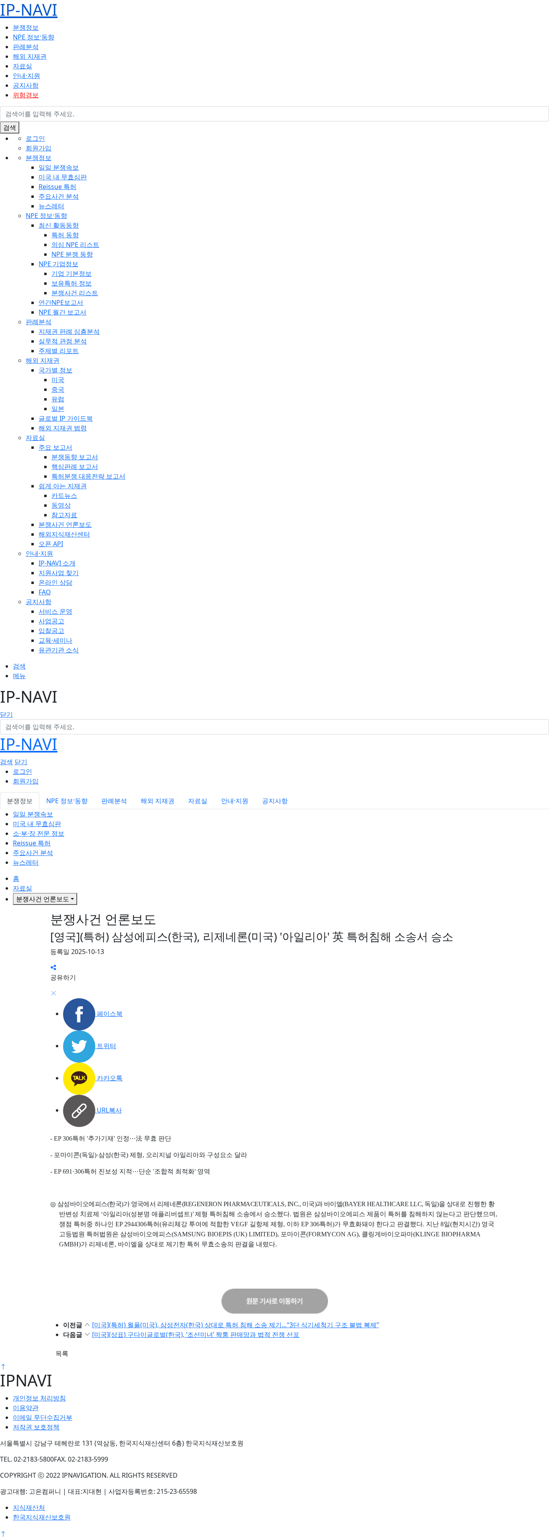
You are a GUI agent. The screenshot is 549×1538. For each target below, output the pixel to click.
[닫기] (53, 993)
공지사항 (26, 85)
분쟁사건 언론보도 (65, 524)
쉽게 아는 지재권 (63, 485)
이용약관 (26, 1407)
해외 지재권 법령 (63, 428)
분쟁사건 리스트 (74, 292)
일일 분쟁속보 (59, 167)
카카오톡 (109, 1077)
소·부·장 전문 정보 (38, 833)
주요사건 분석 (59, 196)
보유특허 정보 (71, 283)
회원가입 (38, 148)
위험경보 (26, 94)
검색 (9, 127)
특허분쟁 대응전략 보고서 (88, 476)
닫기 (6, 714)
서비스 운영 (55, 611)
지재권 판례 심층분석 (69, 331)
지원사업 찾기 (59, 572)
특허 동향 (65, 234)
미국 (57, 379)
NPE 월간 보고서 (62, 312)
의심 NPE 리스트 (75, 244)
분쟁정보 (26, 27)
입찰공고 (51, 630)
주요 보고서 (55, 447)
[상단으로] (3, 1365)
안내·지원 (26, 75)
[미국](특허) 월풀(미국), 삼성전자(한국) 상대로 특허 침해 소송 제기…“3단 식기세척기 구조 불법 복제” (235, 1324)
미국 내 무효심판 (63, 177)
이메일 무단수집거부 (42, 1417)
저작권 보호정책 (36, 1427)
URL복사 (108, 1110)
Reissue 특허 (57, 186)
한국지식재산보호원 (42, 1517)
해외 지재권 (30, 56)
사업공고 (51, 621)
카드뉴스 (64, 495)
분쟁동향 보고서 (74, 456)
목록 (61, 1353)
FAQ (45, 592)
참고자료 (64, 514)
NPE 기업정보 (58, 263)
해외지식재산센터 (64, 534)
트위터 (105, 1045)
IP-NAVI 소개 (57, 563)
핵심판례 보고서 (74, 466)
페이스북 (109, 1013)
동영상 (61, 505)
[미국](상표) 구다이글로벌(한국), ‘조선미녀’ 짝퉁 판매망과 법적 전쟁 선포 (195, 1334)
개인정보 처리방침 (39, 1398)
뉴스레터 (51, 206)
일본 (57, 408)
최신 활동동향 (59, 225)
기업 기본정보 (71, 273)
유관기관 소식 (59, 650)
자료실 (22, 66)
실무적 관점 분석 (63, 341)
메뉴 (19, 675)
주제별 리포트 (59, 350)
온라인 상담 (55, 582)
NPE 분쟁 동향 (72, 254)
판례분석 (26, 46)
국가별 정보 (55, 370)
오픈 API (51, 543)
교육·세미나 (55, 640)
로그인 (35, 138)
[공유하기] (53, 967)
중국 (57, 389)
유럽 (57, 399)
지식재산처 (29, 1507)
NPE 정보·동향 (33, 37)
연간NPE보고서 (61, 302)
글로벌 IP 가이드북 (66, 418)
